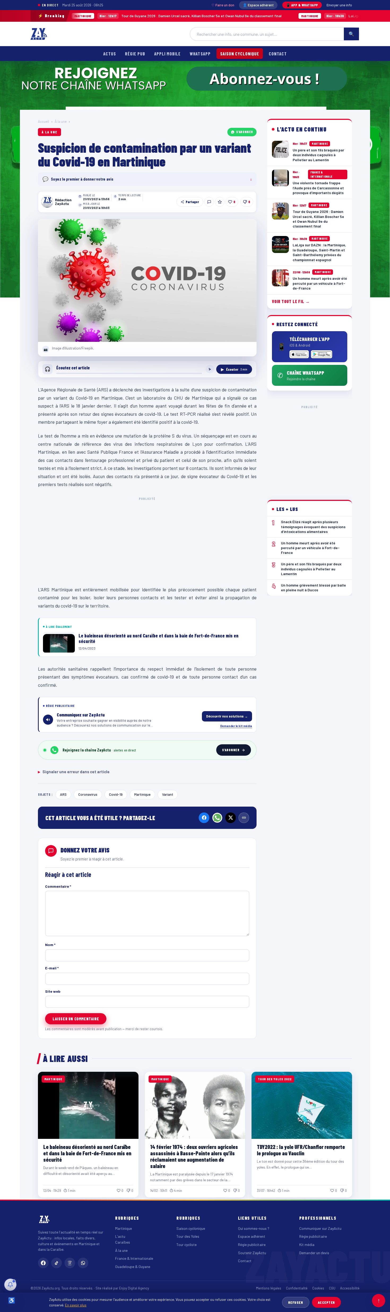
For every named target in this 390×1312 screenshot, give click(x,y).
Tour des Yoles (187, 1236)
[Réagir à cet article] (209, 202)
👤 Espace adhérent (258, 5)
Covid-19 (116, 794)
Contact (278, 53)
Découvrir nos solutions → (227, 716)
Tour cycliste (186, 1244)
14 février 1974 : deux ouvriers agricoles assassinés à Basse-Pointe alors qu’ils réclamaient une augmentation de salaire (194, 1156)
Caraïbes (122, 1242)
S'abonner (244, 132)
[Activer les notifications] (10, 1285)
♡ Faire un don (222, 5)
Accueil (43, 121)
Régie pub (135, 53)
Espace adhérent (251, 1236)
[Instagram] (69, 1263)
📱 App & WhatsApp (302, 5)
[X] (230, 817)
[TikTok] (56, 1263)
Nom (50, 944)
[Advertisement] (147, 540)
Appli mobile (167, 53)
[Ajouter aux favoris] (219, 202)
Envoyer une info (339, 5)
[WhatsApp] (217, 817)
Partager (192, 202)
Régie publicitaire (252, 1244)
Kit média (306, 1244)
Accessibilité (349, 1288)
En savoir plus (75, 1305)
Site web (52, 991)
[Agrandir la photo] (147, 280)
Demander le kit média (236, 726)
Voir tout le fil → (291, 301)
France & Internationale (134, 1258)
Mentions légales (268, 1288)
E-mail (52, 968)
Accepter (326, 1302)
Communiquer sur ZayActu (320, 1228)
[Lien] (244, 817)
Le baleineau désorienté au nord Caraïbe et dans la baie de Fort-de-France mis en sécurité (87, 1153)
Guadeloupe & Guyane (132, 1266)
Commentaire (58, 886)
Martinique (142, 794)
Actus (109, 53)
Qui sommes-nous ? (253, 1228)
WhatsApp (200, 53)
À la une (61, 121)
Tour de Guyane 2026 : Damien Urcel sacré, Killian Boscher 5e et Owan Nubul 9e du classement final (139, 16)
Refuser (295, 1302)
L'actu (120, 1236)
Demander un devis (314, 1252)
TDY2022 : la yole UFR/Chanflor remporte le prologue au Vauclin (301, 1149)
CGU (332, 1288)
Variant (167, 794)
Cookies (318, 1288)
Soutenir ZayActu (252, 1252)
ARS (63, 794)
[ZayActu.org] (39, 34)
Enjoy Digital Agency (134, 1288)
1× (210, 369)
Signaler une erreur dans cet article (74, 771)
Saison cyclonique (239, 53)
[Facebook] (204, 817)
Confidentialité (296, 1288)
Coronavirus (87, 794)
